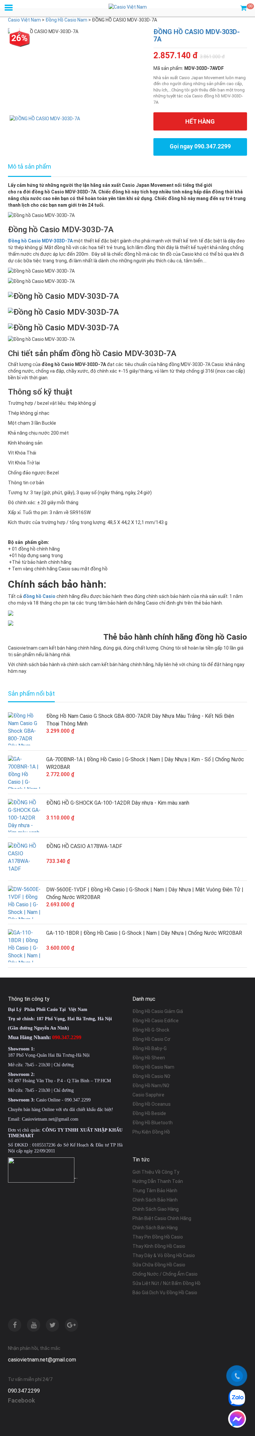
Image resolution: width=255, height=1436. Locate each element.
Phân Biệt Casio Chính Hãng (161, 1218)
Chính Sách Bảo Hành (155, 1199)
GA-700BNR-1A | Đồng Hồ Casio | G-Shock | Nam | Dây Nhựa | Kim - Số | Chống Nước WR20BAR (145, 763)
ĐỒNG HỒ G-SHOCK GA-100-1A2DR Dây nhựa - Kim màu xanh (117, 803)
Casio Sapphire (148, 1094)
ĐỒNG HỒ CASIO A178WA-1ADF (84, 846)
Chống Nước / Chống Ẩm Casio (165, 1274)
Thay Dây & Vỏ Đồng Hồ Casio (163, 1255)
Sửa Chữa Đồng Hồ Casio (158, 1264)
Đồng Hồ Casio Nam (153, 1067)
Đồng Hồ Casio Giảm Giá (157, 1011)
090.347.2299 (24, 1391)
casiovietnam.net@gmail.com (42, 1359)
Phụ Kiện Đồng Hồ (151, 1132)
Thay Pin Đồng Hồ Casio (157, 1237)
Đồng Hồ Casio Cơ (151, 1039)
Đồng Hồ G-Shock (150, 1030)
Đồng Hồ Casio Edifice (155, 1020)
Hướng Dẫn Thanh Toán (157, 1181)
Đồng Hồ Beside (149, 1113)
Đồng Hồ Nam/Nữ (150, 1085)
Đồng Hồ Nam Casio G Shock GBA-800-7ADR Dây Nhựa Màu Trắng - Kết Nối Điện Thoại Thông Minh (140, 720)
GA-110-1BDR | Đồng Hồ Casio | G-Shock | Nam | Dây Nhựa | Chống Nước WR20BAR (144, 933)
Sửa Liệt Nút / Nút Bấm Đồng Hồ (166, 1283)
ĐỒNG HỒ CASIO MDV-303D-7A (196, 35)
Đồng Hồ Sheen (148, 1057)
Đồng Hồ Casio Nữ (151, 1076)
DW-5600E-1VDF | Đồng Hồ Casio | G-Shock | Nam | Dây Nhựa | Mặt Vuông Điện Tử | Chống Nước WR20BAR (144, 893)
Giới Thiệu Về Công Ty (155, 1172)
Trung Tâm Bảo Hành (154, 1190)
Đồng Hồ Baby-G (149, 1048)
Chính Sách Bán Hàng (155, 1227)
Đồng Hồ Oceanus (151, 1104)
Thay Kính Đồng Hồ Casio (158, 1246)
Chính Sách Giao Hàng (155, 1209)
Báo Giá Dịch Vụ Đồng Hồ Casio (164, 1292)
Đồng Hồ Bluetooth (152, 1122)
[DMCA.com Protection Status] (76, 1177)
